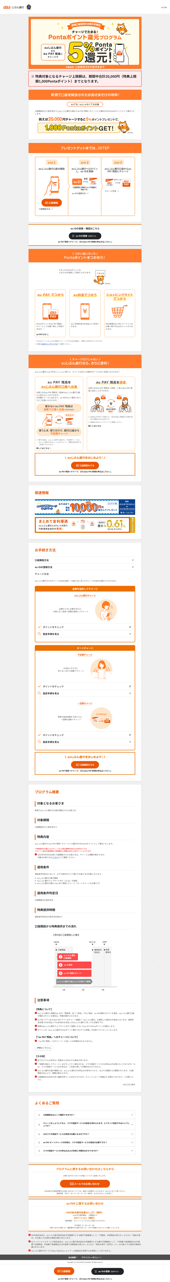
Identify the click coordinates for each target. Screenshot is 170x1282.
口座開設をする (87, 465)
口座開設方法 (44, 209)
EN (165, 7)
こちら (55, 857)
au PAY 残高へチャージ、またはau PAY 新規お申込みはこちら (84, 241)
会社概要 (72, 1257)
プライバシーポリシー (90, 1257)
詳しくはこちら (42, 448)
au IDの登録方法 (79, 193)
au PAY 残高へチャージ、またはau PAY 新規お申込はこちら (84, 471)
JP (162, 7)
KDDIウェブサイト (48, 344)
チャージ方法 (110, 191)
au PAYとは (41, 334)
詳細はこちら (42, 1047)
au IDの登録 (86, 235)
